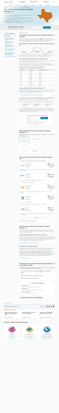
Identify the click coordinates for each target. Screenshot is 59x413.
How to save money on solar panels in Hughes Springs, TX (10, 50)
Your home (35, 144)
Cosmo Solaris (28, 174)
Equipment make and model (34, 139)
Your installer (24, 150)
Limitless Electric (28, 185)
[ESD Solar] (22, 209)
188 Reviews (51, 211)
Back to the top (8, 303)
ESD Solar (27, 207)
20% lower (32, 255)
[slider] (51, 165)
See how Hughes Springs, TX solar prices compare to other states (31, 94)
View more (36, 217)
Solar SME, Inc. (28, 196)
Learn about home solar (11, 338)
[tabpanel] (37, 271)
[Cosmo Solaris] (22, 176)
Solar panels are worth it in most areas (25, 90)
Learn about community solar (29, 338)
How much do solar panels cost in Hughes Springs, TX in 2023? (9, 39)
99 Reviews (51, 167)
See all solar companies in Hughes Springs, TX (28, 220)
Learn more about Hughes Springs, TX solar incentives (29, 242)
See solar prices (47, 27)
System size (24, 139)
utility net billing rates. (49, 101)
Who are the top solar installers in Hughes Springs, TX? (10, 46)
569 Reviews (51, 199)
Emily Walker (25, 32)
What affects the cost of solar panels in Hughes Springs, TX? (9, 42)
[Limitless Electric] (22, 187)
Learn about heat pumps (46, 338)
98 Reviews (51, 177)
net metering (31, 101)
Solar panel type (24, 144)
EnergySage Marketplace (47, 254)
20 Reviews (51, 189)
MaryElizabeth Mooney (47, 317)
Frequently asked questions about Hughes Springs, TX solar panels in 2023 (10, 53)
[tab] (37, 270)
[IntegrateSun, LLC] (22, 165)
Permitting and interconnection (34, 151)
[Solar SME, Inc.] (22, 198)
